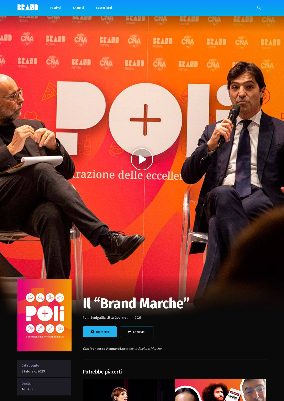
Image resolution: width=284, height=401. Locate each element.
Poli (85, 317)
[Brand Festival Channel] (27, 7)
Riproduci (102, 332)
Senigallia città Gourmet (109, 317)
